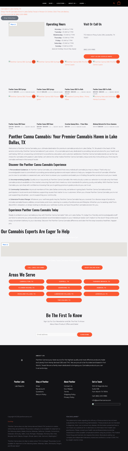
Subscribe (84, 334)
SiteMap (10, 421)
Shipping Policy (70, 394)
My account (40, 389)
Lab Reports (19, 386)
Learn (82, 3)
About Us (71, 3)
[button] (53, 3)
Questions (39, 392)
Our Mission (68, 389)
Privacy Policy (69, 397)
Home (44, 3)
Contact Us (68, 386)
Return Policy (41, 394)
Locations (60, 3)
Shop (50, 3)
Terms (66, 392)
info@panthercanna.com (101, 400)
